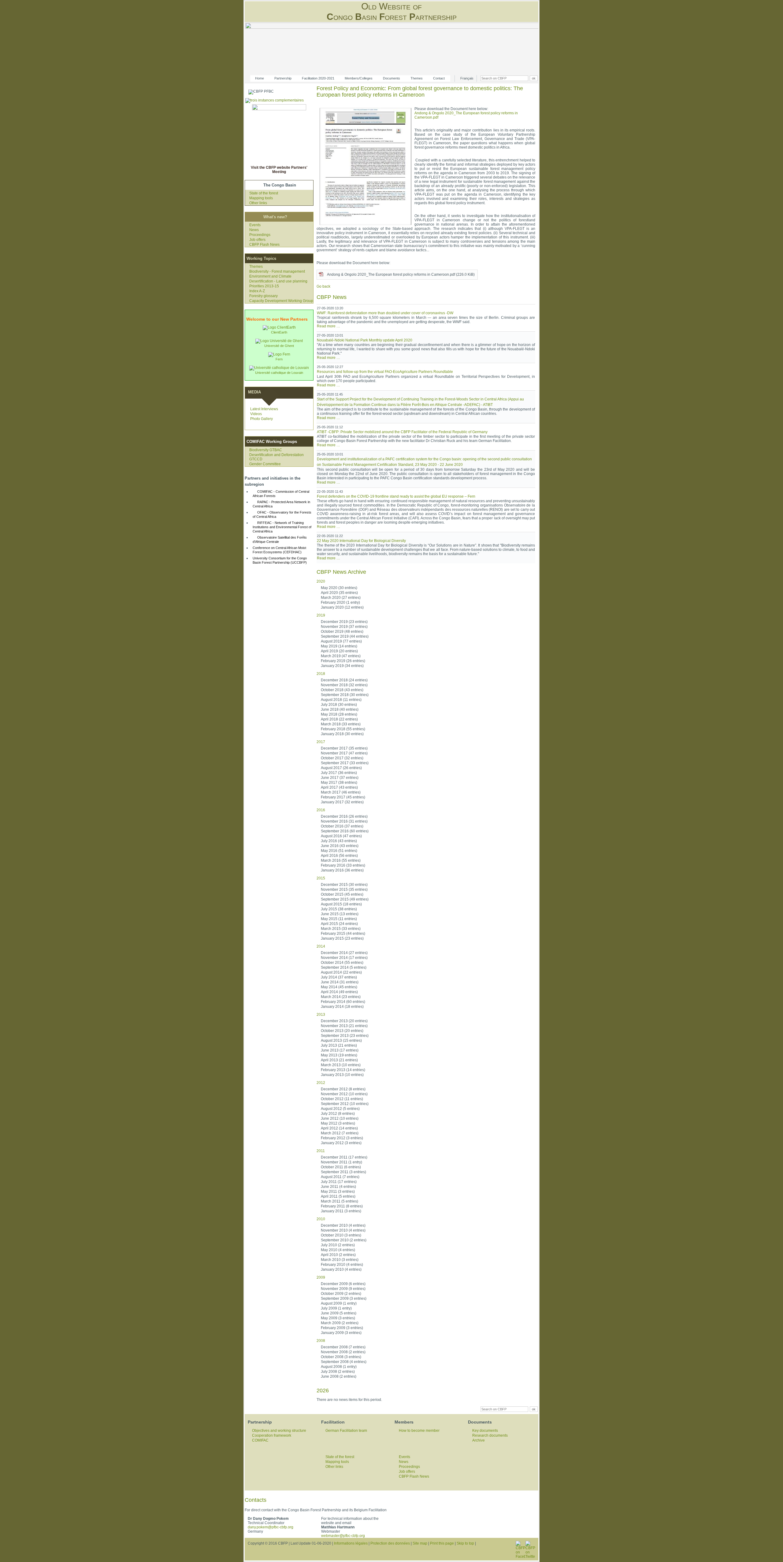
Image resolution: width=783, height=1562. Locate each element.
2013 (321, 1014)
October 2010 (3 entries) (341, 1235)
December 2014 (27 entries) (344, 953)
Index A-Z (257, 291)
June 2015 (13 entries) (339, 914)
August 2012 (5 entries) (340, 1109)
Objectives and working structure (279, 1430)
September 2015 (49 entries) (345, 899)
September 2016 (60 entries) (345, 831)
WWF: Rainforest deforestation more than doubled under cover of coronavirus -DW (385, 313)
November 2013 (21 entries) (344, 1026)
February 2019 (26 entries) (343, 661)
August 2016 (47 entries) (341, 836)
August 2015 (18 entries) (341, 904)
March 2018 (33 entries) (341, 724)
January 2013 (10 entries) (342, 1075)
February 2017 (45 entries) (343, 797)
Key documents (485, 1430)
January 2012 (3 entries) (341, 1143)
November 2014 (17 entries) (344, 958)
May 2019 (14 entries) (339, 646)
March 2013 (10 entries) (341, 1065)
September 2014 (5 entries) (343, 967)
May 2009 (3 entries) (338, 1318)
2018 (321, 674)
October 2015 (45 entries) (342, 894)
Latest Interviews (264, 409)
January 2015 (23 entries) (342, 938)
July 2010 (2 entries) (338, 1245)
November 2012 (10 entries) (344, 1094)
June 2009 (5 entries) (338, 1313)
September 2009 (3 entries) (343, 1298)
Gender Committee (265, 464)
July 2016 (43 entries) (339, 841)
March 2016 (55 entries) (341, 860)
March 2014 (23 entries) (341, 997)
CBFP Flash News (264, 244)
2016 (321, 810)
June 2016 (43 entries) (339, 846)
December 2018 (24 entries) (344, 680)
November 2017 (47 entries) (344, 753)
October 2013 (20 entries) (342, 1031)
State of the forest (263, 193)
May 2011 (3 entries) (338, 1191)
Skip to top (465, 1543)
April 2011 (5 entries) (338, 1196)
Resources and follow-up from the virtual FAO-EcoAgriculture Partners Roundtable (385, 372)
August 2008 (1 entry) (339, 1367)
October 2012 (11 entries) (342, 1099)
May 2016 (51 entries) (339, 851)
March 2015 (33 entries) (341, 929)
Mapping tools (261, 198)
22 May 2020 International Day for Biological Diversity (361, 541)
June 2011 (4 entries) (338, 1186)
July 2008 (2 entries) (338, 1371)
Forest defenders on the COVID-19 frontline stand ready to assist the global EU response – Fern (396, 496)
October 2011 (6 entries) (341, 1167)
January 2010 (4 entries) (341, 1269)
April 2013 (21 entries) (339, 1060)
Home (259, 78)
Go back (323, 286)
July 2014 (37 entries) (339, 977)
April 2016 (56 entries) (339, 855)
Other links (258, 203)
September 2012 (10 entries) (345, 1104)
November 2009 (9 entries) (343, 1289)
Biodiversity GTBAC (265, 450)
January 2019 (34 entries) (342, 666)
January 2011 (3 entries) (341, 1211)
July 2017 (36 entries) (339, 773)
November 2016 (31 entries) (344, 821)
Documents (391, 78)
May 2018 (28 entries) (339, 714)
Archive (478, 1440)
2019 (321, 615)
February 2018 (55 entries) (343, 729)
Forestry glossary (263, 296)
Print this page (442, 1543)
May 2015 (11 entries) (339, 919)
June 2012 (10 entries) (339, 1118)
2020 (321, 581)
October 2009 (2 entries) (341, 1293)
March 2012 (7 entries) (339, 1133)
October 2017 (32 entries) (342, 758)
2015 (321, 878)
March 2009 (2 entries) (339, 1323)
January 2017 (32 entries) (342, 802)
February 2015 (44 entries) (343, 933)
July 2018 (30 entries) (339, 704)
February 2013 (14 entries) (343, 1070)
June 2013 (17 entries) (339, 1050)
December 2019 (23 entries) (344, 622)
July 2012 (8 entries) (338, 1113)
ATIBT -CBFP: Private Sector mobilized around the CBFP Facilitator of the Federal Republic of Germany (402, 432)
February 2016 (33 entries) (343, 865)
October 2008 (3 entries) (341, 1357)
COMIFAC (260, 1440)
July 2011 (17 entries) (339, 1182)
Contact (439, 78)
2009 (321, 1277)
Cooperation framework (271, 1435)
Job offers (257, 240)
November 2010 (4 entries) (343, 1230)
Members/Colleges (359, 78)
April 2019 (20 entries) (339, 651)
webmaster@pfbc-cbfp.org (343, 1536)
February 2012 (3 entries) (342, 1138)
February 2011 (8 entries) (342, 1206)
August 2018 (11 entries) (341, 700)
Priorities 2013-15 (264, 286)
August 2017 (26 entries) (341, 768)
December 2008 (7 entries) (343, 1347)
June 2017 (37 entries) (339, 777)
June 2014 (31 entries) (339, 982)
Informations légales (351, 1543)
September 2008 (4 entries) (343, 1362)
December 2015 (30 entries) (344, 884)
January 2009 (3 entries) (341, 1333)
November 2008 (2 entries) (343, 1352)
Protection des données (390, 1543)
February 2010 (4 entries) (342, 1264)
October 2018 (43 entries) (342, 690)
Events (255, 225)
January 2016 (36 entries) (342, 870)
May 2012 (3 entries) (338, 1123)
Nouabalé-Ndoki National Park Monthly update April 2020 (364, 340)
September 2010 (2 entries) (343, 1240)
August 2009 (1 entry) (339, 1303)
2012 (321, 1083)
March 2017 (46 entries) (341, 792)
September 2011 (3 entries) (343, 1172)
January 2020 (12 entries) (342, 607)
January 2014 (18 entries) (342, 1006)
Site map (420, 1543)
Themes (416, 78)
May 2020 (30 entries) (339, 588)
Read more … (328, 326)
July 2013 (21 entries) (339, 1045)
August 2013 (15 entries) (341, 1040)
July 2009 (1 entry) (336, 1308)
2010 (321, 1219)
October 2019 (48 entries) (342, 631)
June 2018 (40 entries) (339, 709)
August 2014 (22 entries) (341, 972)
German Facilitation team (346, 1430)
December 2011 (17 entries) (344, 1157)
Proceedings (259, 235)
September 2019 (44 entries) (345, 636)
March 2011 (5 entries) (339, 1201)
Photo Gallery (261, 419)
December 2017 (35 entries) (344, 748)
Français (466, 78)
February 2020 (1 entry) (340, 602)
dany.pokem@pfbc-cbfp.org (270, 1527)
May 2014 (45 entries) (339, 987)
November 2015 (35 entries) (344, 889)
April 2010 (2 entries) (338, 1255)
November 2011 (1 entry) (341, 1162)
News (254, 230)
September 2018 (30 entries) (345, 695)
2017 (321, 742)
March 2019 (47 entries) (341, 656)
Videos (256, 414)
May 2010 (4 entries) (338, 1250)
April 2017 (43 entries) (339, 787)
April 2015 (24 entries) (339, 924)
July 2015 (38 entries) (339, 909)
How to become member (419, 1430)
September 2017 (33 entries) (345, 763)
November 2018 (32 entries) (344, 685)
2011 (321, 1151)
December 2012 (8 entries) (343, 1089)
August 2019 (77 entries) (341, 641)
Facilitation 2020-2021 (318, 78)
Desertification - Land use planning (278, 281)
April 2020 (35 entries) (339, 593)
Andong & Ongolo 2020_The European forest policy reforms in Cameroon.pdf (401, 274)
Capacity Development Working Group (281, 301)
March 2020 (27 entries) (341, 597)
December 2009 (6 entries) (343, 1284)
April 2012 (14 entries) (339, 1128)
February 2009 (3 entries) (342, 1328)
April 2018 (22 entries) (339, 719)
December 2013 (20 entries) (344, 1021)
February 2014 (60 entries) (343, 1002)
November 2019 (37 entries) (344, 626)
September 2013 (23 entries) (345, 1035)
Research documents (490, 1435)
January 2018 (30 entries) (342, 734)
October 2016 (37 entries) (342, 826)
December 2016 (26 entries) (344, 816)
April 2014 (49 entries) (339, 992)
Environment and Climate (270, 276)
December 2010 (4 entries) (343, 1225)
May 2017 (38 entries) (339, 782)
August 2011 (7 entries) (340, 1177)
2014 (321, 946)
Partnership (282, 78)
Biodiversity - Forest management (277, 271)
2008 (321, 1341)
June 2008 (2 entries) (338, 1376)
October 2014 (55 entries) (342, 962)
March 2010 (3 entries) (339, 1260)
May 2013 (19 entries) (339, 1055)
